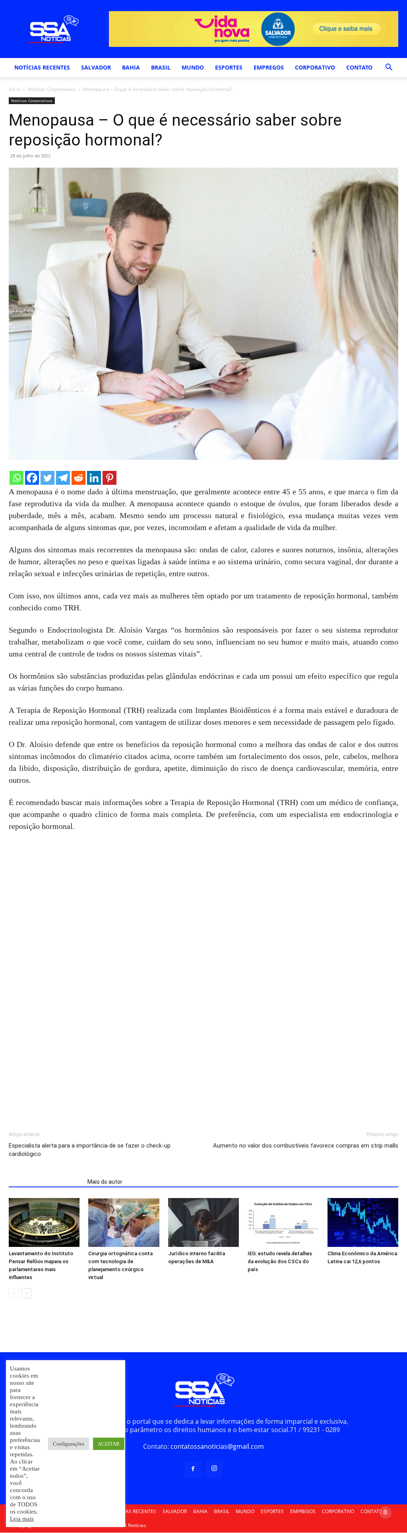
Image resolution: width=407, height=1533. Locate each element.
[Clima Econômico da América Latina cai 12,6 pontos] (363, 1222)
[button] (388, 68)
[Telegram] (63, 478)
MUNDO (193, 67)
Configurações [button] (68, 1444)
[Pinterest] (109, 478)
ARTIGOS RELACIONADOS (46, 1182)
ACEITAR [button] (109, 1444)
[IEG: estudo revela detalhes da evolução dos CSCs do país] (283, 1222)
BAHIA (131, 67)
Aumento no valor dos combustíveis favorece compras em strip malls (305, 1145)
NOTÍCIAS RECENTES (42, 67)
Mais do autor (104, 1182)
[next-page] (26, 1293)
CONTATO (359, 67)
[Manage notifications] (385, 1512)
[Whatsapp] (16, 478)
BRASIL (161, 67)
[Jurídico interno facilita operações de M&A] (203, 1222)
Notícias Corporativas (52, 89)
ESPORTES (228, 67)
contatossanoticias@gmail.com (217, 1446)
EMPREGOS (269, 67)
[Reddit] (78, 478)
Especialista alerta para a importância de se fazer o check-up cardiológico (90, 1149)
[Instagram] (214, 1469)
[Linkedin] (94, 478)
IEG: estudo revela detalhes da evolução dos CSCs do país (280, 1261)
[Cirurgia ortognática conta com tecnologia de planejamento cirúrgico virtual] (123, 1222)
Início (14, 89)
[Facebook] (32, 478)
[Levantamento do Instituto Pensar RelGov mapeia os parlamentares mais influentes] (44, 1222)
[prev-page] (14, 1293)
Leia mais (22, 1519)
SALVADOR (96, 67)
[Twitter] (47, 478)
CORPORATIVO (315, 67)
